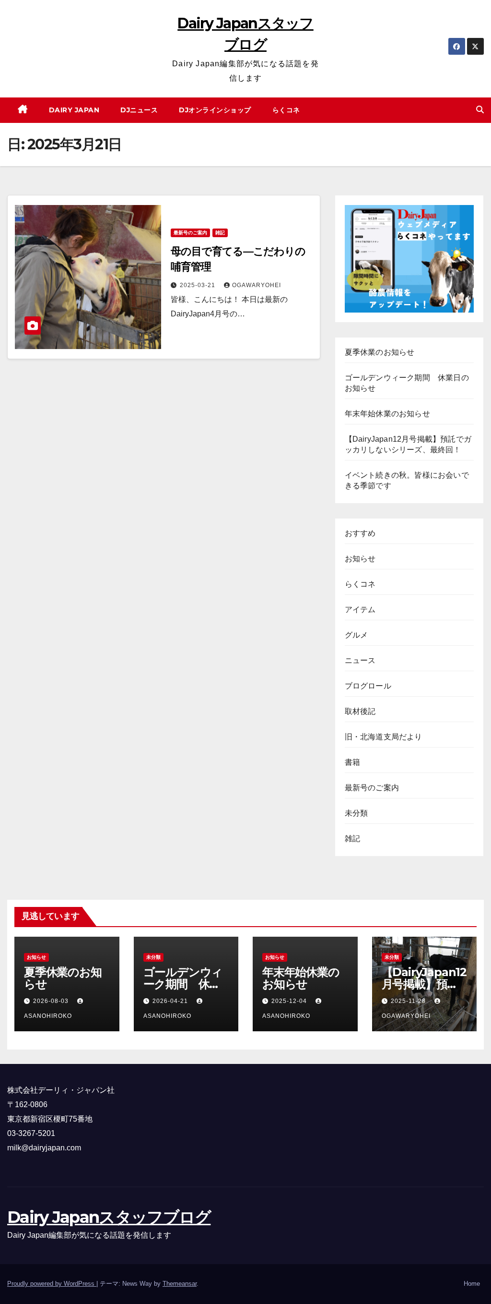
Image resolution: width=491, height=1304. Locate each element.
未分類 (356, 813)
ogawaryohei (256, 285)
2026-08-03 (51, 1001)
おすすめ (360, 533)
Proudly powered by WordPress (51, 1283)
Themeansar (180, 1283)
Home (472, 1283)
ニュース (360, 660)
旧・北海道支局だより (383, 737)
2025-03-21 (198, 285)
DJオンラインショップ (215, 110)
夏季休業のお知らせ (380, 352)
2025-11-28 (409, 1001)
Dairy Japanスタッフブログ (108, 1217)
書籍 (352, 762)
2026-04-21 (171, 1001)
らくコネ (286, 110)
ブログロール (368, 686)
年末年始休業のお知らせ (387, 414)
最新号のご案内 (190, 232)
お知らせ (360, 559)
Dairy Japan (74, 110)
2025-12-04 (290, 1001)
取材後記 (360, 711)
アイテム (360, 609)
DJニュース (139, 110)
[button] (480, 110)
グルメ (356, 635)
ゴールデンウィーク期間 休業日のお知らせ (183, 984)
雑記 (220, 232)
